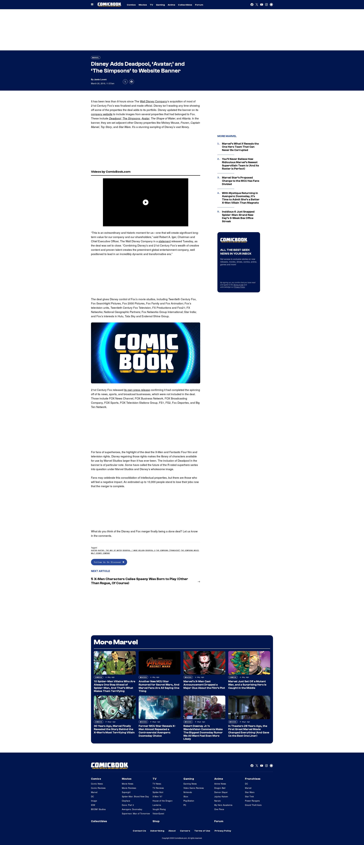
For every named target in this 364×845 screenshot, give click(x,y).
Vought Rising (159, 809)
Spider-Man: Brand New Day (135, 796)
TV (151, 5)
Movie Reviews (129, 787)
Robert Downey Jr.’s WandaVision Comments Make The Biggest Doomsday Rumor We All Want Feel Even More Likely (203, 732)
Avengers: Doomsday (132, 809)
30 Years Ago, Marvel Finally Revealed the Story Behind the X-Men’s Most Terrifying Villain (114, 729)
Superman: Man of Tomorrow (136, 813)
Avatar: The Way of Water (110, 550)
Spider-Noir (158, 792)
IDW (93, 805)
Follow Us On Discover (108, 562)
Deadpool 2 (150, 550)
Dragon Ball (220, 787)
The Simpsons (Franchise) (168, 550)
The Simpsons (131, 118)
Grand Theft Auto (253, 805)
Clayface (126, 800)
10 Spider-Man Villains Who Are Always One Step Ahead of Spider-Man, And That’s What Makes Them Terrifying (114, 686)
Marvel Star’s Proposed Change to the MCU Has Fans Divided (240, 181)
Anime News (220, 783)
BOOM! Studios (98, 809)
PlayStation (188, 800)
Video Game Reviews (193, 787)
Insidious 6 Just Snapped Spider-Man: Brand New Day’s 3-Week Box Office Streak (238, 216)
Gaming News (190, 783)
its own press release (137, 390)
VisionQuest (158, 813)
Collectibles (185, 5)
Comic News (97, 783)
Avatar (145, 118)
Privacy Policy (239, 287)
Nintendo (187, 792)
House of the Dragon (162, 800)
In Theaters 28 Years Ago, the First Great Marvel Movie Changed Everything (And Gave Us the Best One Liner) (248, 730)
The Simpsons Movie (190, 550)
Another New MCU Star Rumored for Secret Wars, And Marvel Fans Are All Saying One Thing (159, 686)
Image (94, 800)
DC (92, 796)
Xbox (185, 796)
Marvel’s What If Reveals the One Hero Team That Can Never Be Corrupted (240, 147)
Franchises (252, 778)
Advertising (157, 831)
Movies (143, 5)
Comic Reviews (98, 787)
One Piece (219, 809)
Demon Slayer (221, 792)
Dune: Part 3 (128, 805)
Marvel (95, 57)
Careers (185, 831)
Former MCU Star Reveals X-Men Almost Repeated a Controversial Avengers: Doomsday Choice (157, 730)
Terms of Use (238, 284)
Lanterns (157, 805)
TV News (157, 783)
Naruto (217, 800)
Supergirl (126, 792)
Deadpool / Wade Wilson (133, 550)
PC (184, 805)
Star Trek (249, 796)
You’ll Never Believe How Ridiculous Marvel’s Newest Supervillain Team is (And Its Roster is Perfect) (240, 163)
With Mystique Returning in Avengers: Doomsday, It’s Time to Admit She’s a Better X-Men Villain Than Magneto (240, 198)
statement (165, 241)
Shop (156, 821)
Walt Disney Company (153, 101)
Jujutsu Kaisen (221, 796)
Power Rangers (252, 800)
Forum (199, 5)
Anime (171, 5)
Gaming (160, 5)
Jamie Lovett (100, 79)
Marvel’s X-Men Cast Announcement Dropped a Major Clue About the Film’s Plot (204, 685)
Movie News (127, 783)
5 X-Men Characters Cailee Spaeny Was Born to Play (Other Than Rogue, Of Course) (139, 581)
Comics (131, 5)
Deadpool (115, 118)
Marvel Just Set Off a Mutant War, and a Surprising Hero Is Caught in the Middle (247, 685)
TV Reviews (158, 787)
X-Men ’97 (157, 796)
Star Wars (249, 792)
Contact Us (139, 831)
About (172, 831)
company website (101, 114)
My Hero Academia (223, 805)
